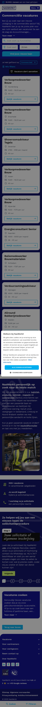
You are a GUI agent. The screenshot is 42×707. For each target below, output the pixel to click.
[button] (21, 372)
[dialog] (21, 353)
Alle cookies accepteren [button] (22, 367)
